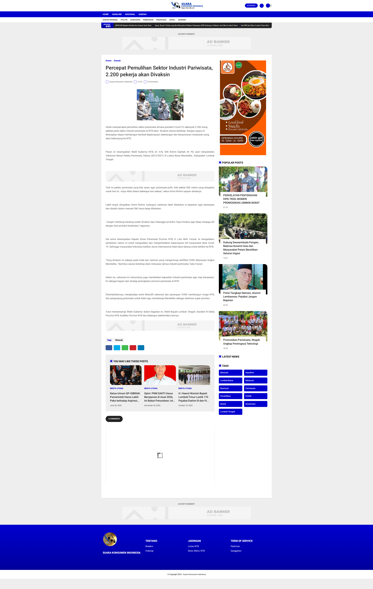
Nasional (130, 14)
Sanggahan (236, 551)
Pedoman (235, 546)
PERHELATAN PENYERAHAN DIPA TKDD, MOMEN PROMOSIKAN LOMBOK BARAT (241, 199)
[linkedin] (141, 347)
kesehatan (251, 404)
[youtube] (114, 5)
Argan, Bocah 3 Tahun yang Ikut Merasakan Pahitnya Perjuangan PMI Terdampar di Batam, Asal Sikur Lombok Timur (177, 25)
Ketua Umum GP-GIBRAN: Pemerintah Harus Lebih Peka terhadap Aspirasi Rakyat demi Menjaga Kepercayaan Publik (125, 397)
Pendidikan (148, 20)
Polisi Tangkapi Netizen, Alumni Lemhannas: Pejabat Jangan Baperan (242, 296)
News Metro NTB (196, 551)
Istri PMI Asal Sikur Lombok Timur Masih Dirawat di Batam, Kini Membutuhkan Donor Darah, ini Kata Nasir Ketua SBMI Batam (267, 25)
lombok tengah (227, 411)
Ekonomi (182, 20)
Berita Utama (116, 388)
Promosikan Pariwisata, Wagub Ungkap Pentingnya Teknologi (241, 341)
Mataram (250, 380)
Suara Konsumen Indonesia (194, 574)
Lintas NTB (193, 546)
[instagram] (110, 5)
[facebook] (102, 5)
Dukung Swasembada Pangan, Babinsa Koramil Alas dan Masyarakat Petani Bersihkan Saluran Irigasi (241, 248)
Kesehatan (135, 20)
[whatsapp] (125, 347)
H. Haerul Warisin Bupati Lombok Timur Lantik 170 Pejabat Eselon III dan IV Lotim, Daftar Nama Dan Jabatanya (193, 397)
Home (106, 14)
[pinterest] (133, 347)
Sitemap (251, 6)
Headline (117, 14)
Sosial (172, 20)
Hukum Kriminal (110, 20)
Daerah (143, 14)
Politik (124, 20)
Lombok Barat (226, 380)
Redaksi (149, 546)
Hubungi (149, 551)
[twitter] (106, 5)
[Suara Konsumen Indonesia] (186, 10)
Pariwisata (161, 20)
